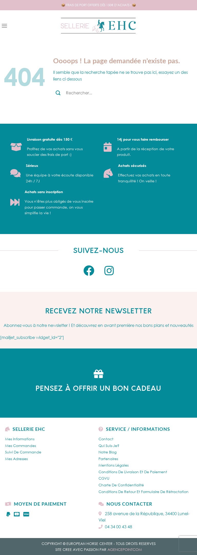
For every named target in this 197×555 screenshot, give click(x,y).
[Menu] (4, 25)
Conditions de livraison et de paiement (132, 472)
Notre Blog (107, 452)
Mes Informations (19, 439)
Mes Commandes (20, 445)
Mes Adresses (16, 458)
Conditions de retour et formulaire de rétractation (143, 491)
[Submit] (58, 93)
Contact (105, 439)
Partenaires (108, 458)
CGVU (103, 478)
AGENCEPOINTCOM (124, 549)
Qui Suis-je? (108, 445)
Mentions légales (113, 465)
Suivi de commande (23, 452)
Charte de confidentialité (121, 485)
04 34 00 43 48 (118, 526)
